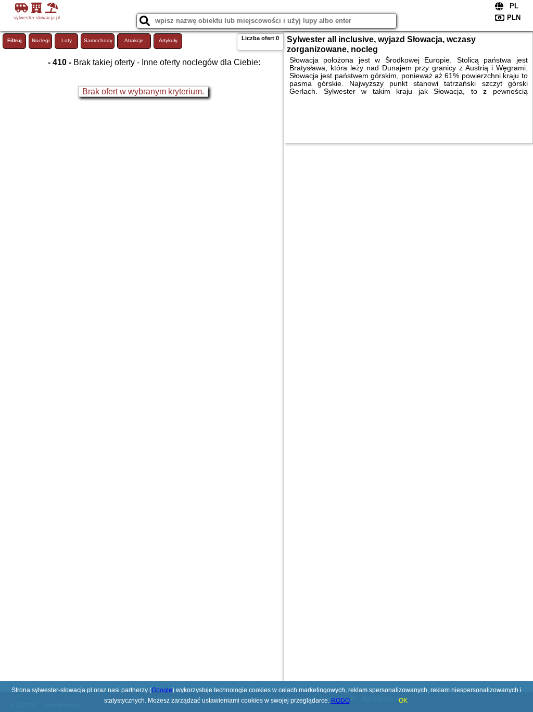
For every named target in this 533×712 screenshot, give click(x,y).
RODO (340, 700)
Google (161, 690)
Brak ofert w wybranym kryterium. (143, 91)
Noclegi (40, 40)
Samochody (98, 40)
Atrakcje (134, 40)
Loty (66, 40)
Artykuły (168, 40)
